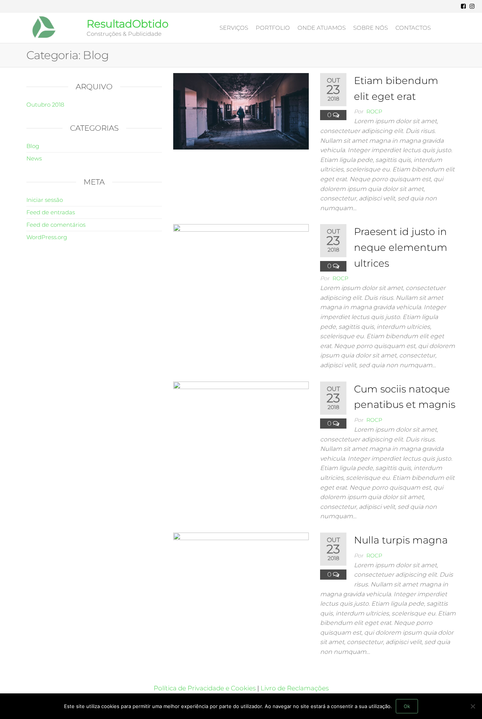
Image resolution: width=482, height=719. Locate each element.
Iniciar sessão (44, 199)
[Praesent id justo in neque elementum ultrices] (241, 262)
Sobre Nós (370, 27)
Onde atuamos (321, 27)
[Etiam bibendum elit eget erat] (241, 110)
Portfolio (273, 27)
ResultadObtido (127, 23)
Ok (407, 706)
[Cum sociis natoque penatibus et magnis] (241, 419)
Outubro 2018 (45, 104)
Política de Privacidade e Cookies (205, 688)
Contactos (413, 27)
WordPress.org (46, 237)
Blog (32, 146)
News (34, 158)
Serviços (234, 27)
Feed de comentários (55, 224)
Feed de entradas (50, 212)
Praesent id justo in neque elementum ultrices (400, 247)
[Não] (472, 706)
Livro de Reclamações (295, 688)
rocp (374, 111)
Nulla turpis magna (401, 540)
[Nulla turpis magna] (241, 570)
